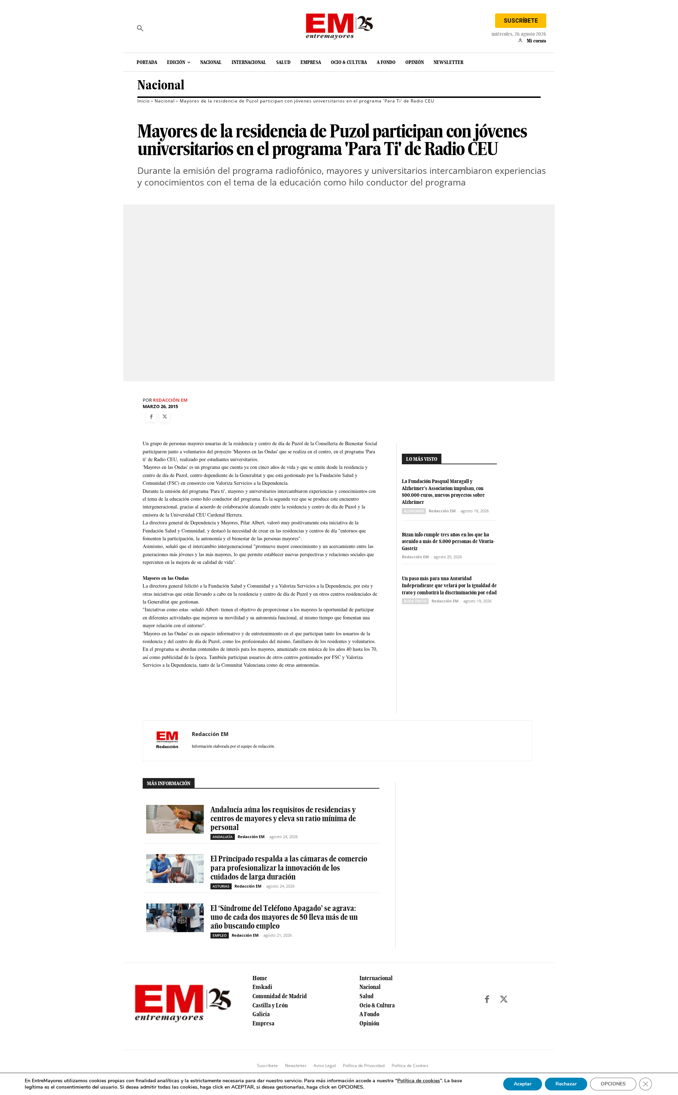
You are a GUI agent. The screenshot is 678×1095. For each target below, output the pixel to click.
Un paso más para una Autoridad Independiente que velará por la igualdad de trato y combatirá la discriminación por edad (449, 585)
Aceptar (522, 1084)
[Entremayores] (339, 25)
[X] (165, 417)
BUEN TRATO (415, 601)
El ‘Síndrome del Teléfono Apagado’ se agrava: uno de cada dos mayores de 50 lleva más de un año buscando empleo (284, 916)
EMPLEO (220, 935)
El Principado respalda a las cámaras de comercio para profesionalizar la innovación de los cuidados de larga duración (288, 867)
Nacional (160, 85)
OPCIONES (613, 1084)
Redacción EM (170, 400)
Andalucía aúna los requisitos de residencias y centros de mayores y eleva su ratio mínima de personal (283, 818)
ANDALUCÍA (223, 836)
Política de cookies (418, 1080)
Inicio (143, 101)
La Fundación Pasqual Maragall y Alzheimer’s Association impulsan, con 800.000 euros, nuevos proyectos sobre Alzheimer (443, 491)
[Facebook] (151, 417)
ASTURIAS (221, 886)
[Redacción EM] (167, 740)
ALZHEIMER (414, 510)
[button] (140, 28)
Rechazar (566, 1084)
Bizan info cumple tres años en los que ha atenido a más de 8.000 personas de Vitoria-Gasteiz (448, 541)
